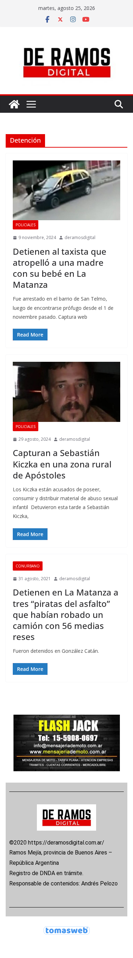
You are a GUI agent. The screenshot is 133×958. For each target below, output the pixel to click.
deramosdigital (80, 237)
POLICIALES (25, 224)
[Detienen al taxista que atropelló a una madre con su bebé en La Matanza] (66, 190)
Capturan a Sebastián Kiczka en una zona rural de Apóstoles (62, 464)
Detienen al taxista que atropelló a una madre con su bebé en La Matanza (59, 268)
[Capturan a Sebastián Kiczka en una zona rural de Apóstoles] (66, 392)
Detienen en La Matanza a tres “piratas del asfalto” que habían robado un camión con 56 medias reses (65, 614)
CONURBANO (28, 565)
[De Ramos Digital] (14, 104)
